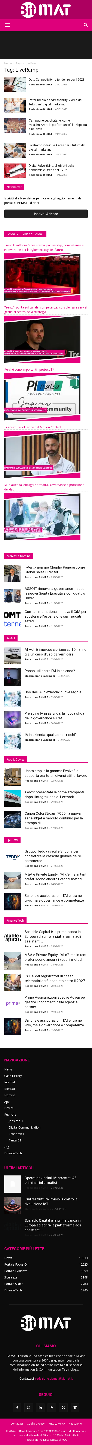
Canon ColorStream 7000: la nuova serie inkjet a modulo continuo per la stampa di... (54, 818)
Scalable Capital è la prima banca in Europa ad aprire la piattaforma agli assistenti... (53, 936)
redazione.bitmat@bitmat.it (54, 1378)
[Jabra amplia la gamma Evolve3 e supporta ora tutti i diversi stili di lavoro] (12, 777)
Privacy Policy (57, 1423)
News (8, 1069)
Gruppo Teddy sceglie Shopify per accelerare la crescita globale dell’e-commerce (53, 856)
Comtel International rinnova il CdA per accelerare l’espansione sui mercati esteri (55, 616)
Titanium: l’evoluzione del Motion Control (32, 427)
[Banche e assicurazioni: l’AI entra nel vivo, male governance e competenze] (12, 901)
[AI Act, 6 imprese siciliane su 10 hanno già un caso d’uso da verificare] (12, 655)
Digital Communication (24, 1127)
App (7, 1102)
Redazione (75, 1423)
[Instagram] (28, 1407)
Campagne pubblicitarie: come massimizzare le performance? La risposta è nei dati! (58, 125)
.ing (6, 1147)
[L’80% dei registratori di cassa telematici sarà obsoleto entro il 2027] (12, 982)
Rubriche (10, 1114)
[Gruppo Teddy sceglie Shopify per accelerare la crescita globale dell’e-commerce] (12, 857)
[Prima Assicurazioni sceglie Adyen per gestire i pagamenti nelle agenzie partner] (12, 1003)
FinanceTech (13, 1153)
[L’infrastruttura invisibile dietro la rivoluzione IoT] (12, 1205)
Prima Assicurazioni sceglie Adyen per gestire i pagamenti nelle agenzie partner (55, 1002)
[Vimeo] (75, 1407)
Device (9, 1108)
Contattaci (16, 1423)
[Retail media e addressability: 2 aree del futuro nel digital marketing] (15, 105)
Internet (9, 1082)
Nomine (9, 1095)
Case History (13, 1076)
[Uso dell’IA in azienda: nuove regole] (12, 698)
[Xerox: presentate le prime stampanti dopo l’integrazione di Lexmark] (12, 798)
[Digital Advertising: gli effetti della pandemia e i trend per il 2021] (15, 170)
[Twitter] (63, 1407)
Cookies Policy (36, 1423)
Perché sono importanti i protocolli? (29, 369)
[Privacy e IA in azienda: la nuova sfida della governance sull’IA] (12, 719)
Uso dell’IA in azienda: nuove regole (53, 692)
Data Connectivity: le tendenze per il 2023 (57, 79)
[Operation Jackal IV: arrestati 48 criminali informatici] (12, 1184)
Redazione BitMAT (40, 84)
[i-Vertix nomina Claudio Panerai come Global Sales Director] (12, 573)
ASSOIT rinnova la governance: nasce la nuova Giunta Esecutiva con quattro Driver (55, 593)
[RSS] (51, 1407)
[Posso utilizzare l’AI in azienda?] (12, 677)
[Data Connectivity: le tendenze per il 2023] (15, 84)
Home (8, 63)
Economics (16, 1134)
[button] (7, 25)
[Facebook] (17, 1407)
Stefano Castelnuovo (38, 1209)
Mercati (9, 1089)
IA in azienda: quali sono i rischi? (51, 735)
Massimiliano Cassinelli (40, 675)
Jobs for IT (16, 1121)
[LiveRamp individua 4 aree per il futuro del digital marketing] (15, 150)
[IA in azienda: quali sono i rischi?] (12, 740)
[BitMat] (46, 10)
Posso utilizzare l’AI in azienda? (50, 671)
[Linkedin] (40, 1407)
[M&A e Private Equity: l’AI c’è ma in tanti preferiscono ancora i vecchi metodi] (12, 880)
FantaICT (15, 1140)
